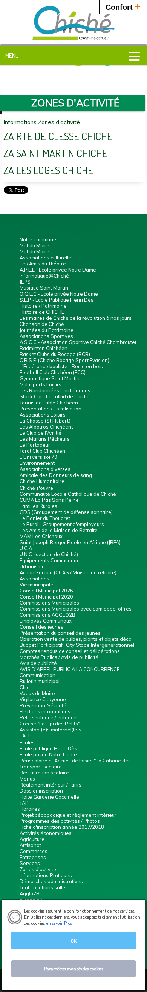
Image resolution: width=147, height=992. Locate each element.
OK (74, 941)
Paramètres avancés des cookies (73, 969)
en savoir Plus (58, 923)
